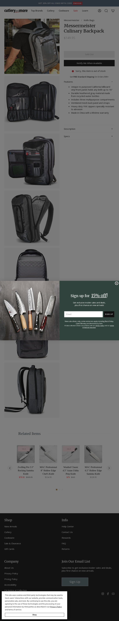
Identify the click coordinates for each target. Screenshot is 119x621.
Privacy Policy (56, 607)
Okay (34, 615)
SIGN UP (109, 314)
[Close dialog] (116, 283)
